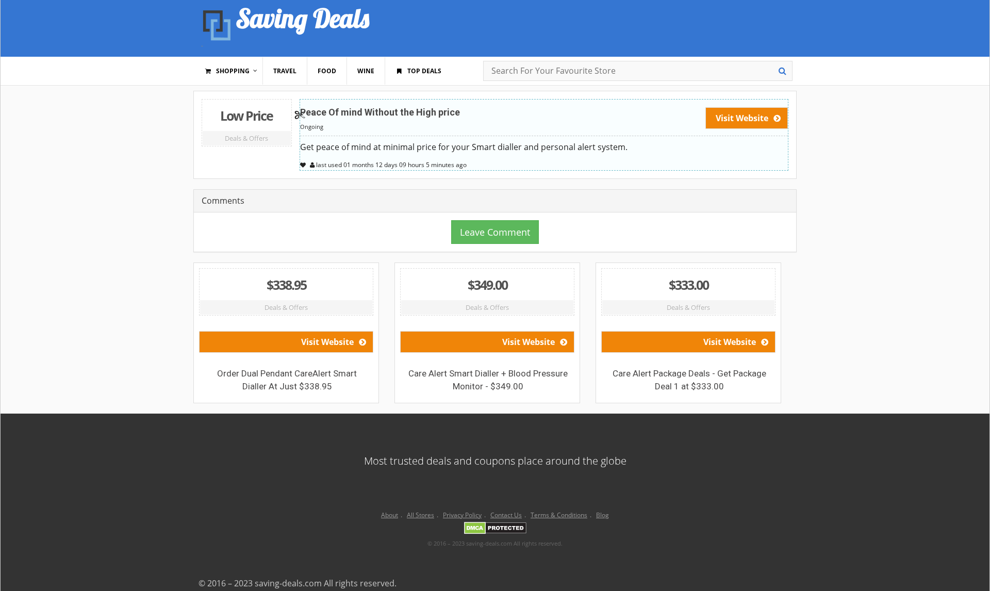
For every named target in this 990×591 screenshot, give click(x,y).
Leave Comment (495, 232)
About (389, 515)
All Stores (420, 515)
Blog (602, 515)
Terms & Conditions (559, 515)
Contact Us (506, 515)
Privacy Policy (462, 515)
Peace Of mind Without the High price (380, 112)
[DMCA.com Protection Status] (495, 529)
